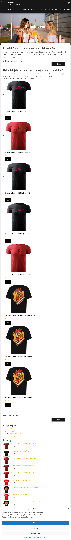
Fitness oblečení (8, 2)
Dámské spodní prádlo (29, 10)
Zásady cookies (27, 537)
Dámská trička (13, 10)
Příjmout (35, 523)
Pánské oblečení (12, 431)
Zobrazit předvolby (36, 533)
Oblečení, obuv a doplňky (12, 429)
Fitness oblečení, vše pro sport (39, 537)
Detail (8, 118)
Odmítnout (35, 528)
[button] (68, 509)
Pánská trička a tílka (49, 10)
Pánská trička (15, 436)
